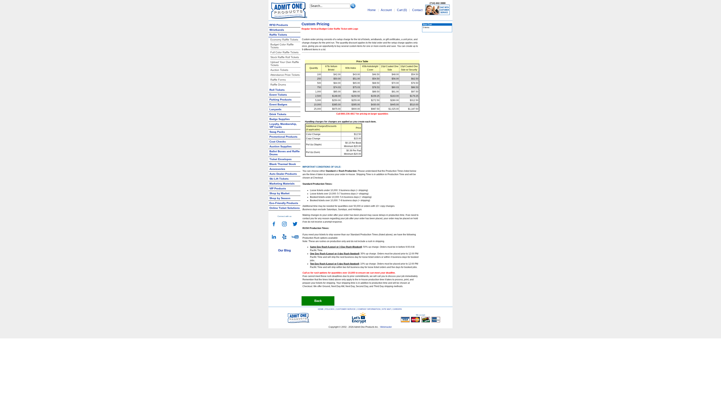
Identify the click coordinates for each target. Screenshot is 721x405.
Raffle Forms (278, 79)
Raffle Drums (278, 84)
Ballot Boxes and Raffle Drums (284, 153)
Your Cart (427, 24)
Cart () (402, 10)
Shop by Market (279, 193)
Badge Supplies (279, 119)
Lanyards (275, 109)
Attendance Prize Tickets (285, 74)
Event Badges (278, 104)
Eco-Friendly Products (283, 203)
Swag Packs (277, 131)
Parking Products (280, 99)
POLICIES (329, 309)
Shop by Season (279, 198)
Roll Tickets (277, 89)
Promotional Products (283, 136)
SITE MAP (386, 309)
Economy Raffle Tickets (284, 39)
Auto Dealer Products (283, 173)
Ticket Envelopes (280, 159)
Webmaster (386, 327)
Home (372, 10)
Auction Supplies (280, 146)
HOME (321, 309)
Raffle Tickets (278, 34)
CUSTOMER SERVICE (346, 309)
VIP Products (277, 188)
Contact (417, 10)
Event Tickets (278, 94)
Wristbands (276, 29)
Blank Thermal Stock (282, 164)
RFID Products (278, 24)
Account (386, 10)
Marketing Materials (282, 183)
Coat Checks (277, 141)
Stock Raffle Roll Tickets (284, 57)
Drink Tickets (277, 114)
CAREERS (397, 309)
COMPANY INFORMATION (368, 309)
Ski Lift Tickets (279, 178)
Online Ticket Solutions (284, 207)
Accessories (277, 168)
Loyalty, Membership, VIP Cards (283, 125)
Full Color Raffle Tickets (284, 52)
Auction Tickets (279, 69)
